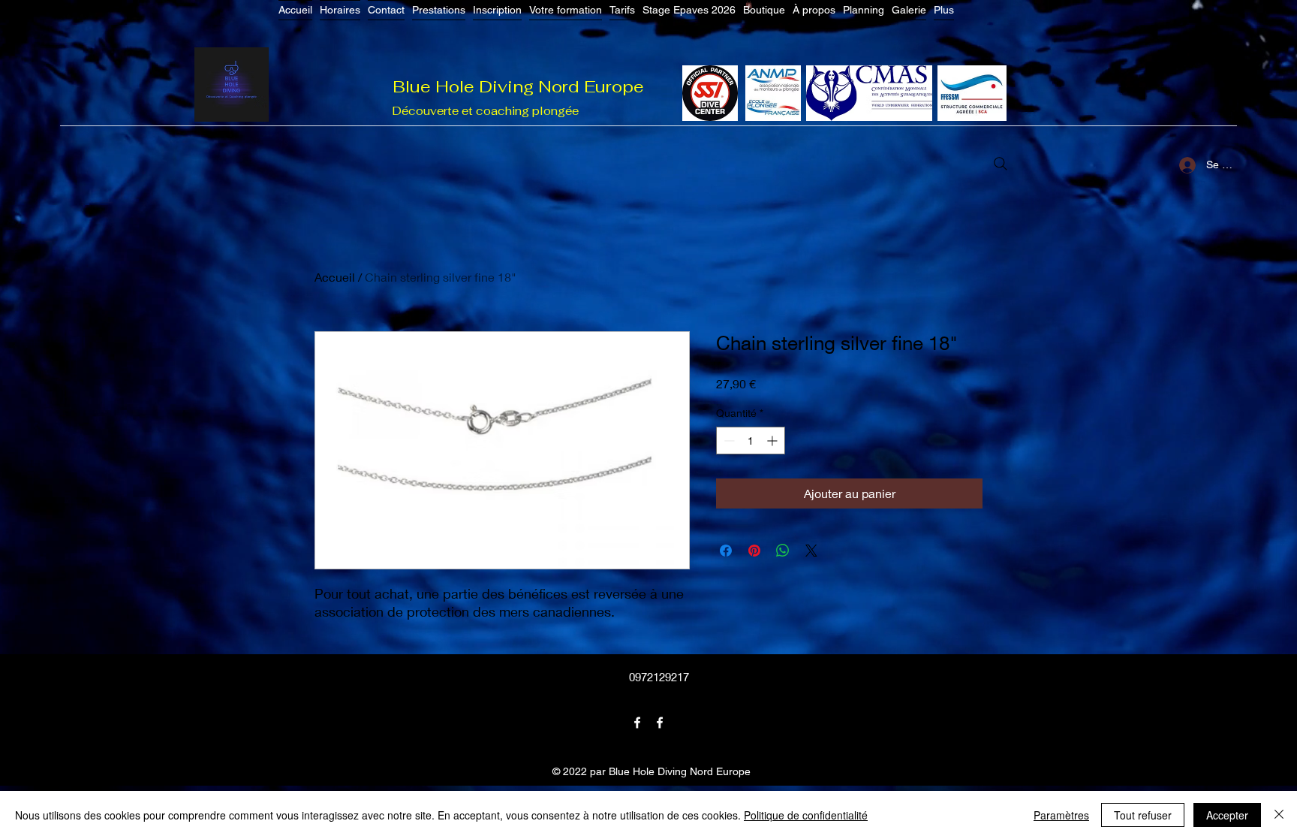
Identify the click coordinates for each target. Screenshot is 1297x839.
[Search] (1000, 164)
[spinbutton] (750, 440)
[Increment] (773, 440)
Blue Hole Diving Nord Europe (518, 86)
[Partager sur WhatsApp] (783, 551)
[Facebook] (637, 722)
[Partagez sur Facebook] (726, 551)
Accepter (1227, 814)
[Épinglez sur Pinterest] (754, 551)
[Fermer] (1279, 815)
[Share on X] (811, 551)
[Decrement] (727, 440)
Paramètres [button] (1061, 814)
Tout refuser (1143, 814)
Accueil (334, 277)
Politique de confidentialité (806, 814)
